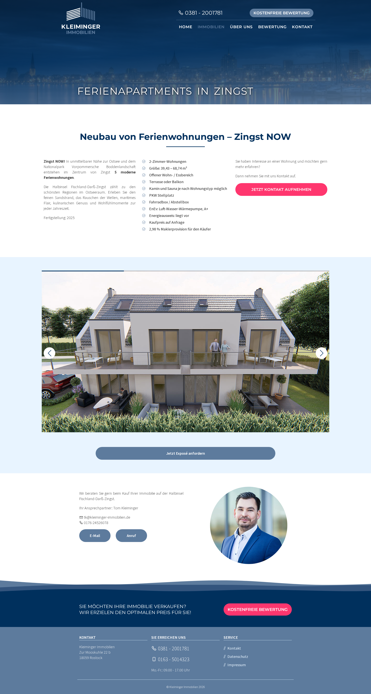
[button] (321, 353)
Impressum (236, 664)
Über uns (241, 27)
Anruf (131, 535)
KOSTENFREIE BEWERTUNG (282, 13)
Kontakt (302, 27)
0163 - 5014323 (173, 659)
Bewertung (272, 27)
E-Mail (95, 535)
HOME (185, 27)
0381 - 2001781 (203, 12)
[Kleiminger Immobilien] (80, 18)
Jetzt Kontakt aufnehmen (281, 189)
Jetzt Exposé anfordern (185, 453)
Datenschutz (237, 656)
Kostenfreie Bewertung (258, 609)
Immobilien (211, 27)
